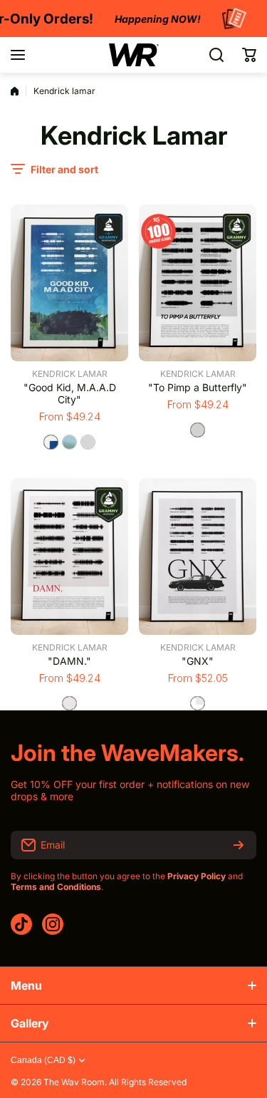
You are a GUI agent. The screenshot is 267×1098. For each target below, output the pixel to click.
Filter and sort (64, 169)
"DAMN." (69, 661)
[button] (249, 55)
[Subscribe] (238, 845)
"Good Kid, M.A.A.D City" (69, 393)
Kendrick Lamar (70, 373)
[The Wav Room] (134, 54)
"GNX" (198, 661)
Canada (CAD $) (43, 1060)
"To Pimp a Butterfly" (197, 387)
